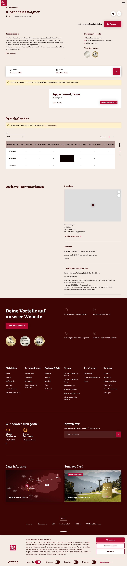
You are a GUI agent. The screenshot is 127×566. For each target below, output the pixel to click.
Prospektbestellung (110, 389)
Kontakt (106, 373)
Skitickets (28, 377)
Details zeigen (105, 562)
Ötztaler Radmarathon (72, 393)
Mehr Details (57, 103)
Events (67, 368)
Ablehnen (110, 551)
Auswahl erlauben (110, 546)
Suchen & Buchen (33, 368)
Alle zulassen (110, 540)
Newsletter (107, 377)
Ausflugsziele (10, 381)
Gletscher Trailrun (70, 390)
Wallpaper (107, 393)
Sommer (8, 377)
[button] (92, 205)
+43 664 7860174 (69, 229)
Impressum (29, 524)
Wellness (9, 385)
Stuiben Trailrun (69, 386)
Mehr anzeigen (11, 53)
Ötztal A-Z (48, 389)
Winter (8, 373)
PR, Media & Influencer (93, 524)
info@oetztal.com (29, 440)
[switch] (57, 562)
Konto (86, 381)
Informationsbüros (110, 381)
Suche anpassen (50, 125)
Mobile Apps (108, 385)
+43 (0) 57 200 (10, 440)
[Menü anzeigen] (124, 3)
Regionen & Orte (52, 368)
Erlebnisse (28, 381)
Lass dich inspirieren (12, 393)
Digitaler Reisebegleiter (92, 377)
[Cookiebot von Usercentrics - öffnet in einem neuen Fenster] (13, 562)
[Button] (118, 434)
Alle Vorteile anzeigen (91, 48)
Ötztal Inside (90, 368)
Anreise (47, 377)
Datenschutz (42, 524)
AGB (53, 524)
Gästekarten (88, 373)
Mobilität (48, 381)
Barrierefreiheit (64, 524)
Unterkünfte (29, 373)
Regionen (48, 373)
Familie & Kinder (11, 389)
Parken (47, 385)
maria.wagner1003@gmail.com (74, 232)
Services (108, 368)
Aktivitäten (11, 368)
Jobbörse (78, 524)
